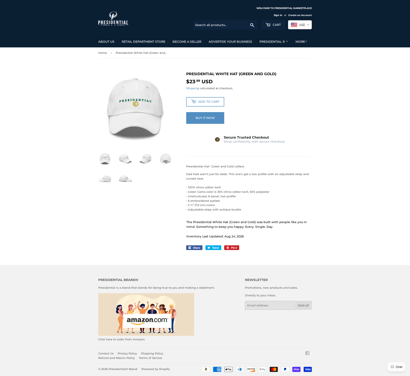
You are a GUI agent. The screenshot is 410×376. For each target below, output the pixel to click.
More (300, 42)
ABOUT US (106, 42)
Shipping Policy (152, 353)
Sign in (278, 15)
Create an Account (300, 15)
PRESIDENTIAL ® (272, 42)
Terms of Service (150, 358)
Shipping (192, 88)
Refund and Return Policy (116, 358)
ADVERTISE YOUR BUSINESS (230, 42)
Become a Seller (187, 42)
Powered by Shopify (155, 369)
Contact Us (106, 353)
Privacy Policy (127, 353)
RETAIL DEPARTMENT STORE (143, 42)
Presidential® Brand (123, 369)
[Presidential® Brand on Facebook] (307, 354)
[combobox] (300, 24)
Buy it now (205, 118)
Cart (276, 25)
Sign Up (303, 305)
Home (102, 52)
